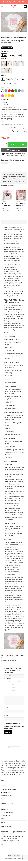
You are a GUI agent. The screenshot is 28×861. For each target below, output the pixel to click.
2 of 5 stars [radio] (14, 681)
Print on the (4, 99)
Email (6, 715)
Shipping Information (7, 812)
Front (6, 102)
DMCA (3, 819)
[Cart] (25, 6)
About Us (4, 786)
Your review (7, 694)
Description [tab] (6, 218)
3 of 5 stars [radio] (7, 684)
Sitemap (3, 799)
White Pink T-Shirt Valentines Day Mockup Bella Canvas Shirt (20, 206)
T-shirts (16, 36)
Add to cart (17, 145)
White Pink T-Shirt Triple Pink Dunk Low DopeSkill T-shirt (6, 206)
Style (3, 58)
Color (3, 87)
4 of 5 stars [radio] (7, 687)
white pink (4, 163)
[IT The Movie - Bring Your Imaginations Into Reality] (13, 6)
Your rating (7, 678)
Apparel (9, 36)
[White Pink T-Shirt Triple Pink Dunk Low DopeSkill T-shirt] (7, 195)
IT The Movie (18, 761)
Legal (3, 822)
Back (6, 104)
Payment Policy (6, 815)
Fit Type (3, 51)
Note (2, 121)
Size (2, 75)
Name (6, 708)
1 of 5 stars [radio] (6, 681)
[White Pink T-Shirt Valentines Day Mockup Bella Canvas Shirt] (21, 195)
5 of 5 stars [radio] (7, 690)
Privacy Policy (5, 792)
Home (3, 36)
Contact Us (4, 809)
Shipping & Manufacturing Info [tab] (12, 222)
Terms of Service (6, 796)
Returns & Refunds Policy (9, 789)
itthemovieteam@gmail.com (14, 836)
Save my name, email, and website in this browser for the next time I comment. (14, 726)
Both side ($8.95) (10, 107)
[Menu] (2, 7)
